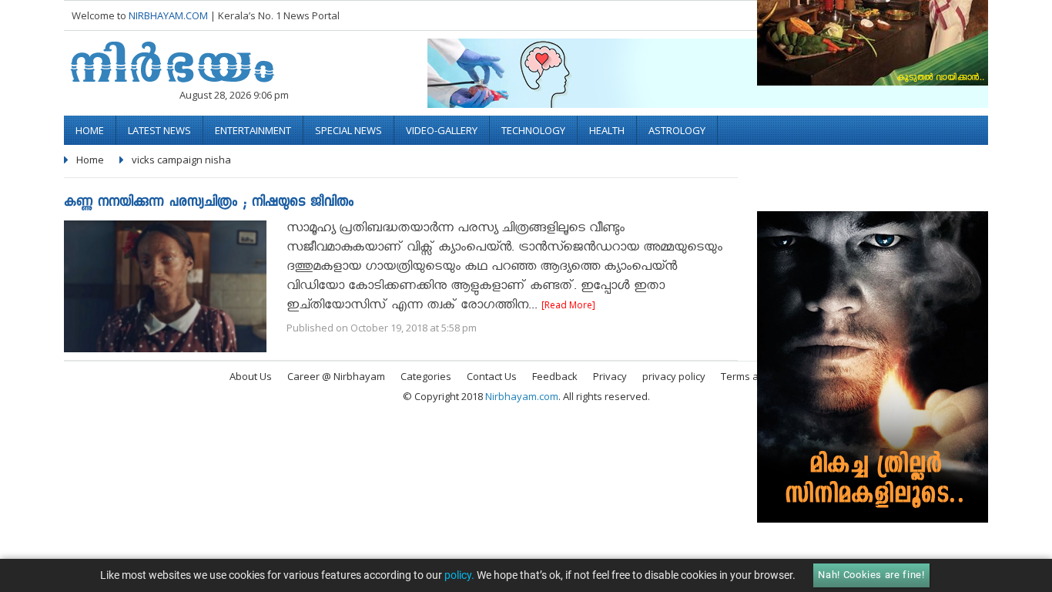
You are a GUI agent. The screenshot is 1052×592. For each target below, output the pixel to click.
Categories (425, 376)
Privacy (610, 376)
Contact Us (492, 376)
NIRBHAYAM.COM (168, 15)
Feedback (555, 376)
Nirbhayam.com (521, 396)
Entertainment (253, 130)
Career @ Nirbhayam (336, 376)
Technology (533, 130)
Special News (348, 130)
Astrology (676, 130)
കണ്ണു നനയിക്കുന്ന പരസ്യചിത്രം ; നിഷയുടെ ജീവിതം (208, 203)
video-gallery (441, 130)
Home (89, 130)
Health (607, 130)
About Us (250, 376)
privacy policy (673, 376)
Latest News (159, 130)
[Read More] (568, 304)
